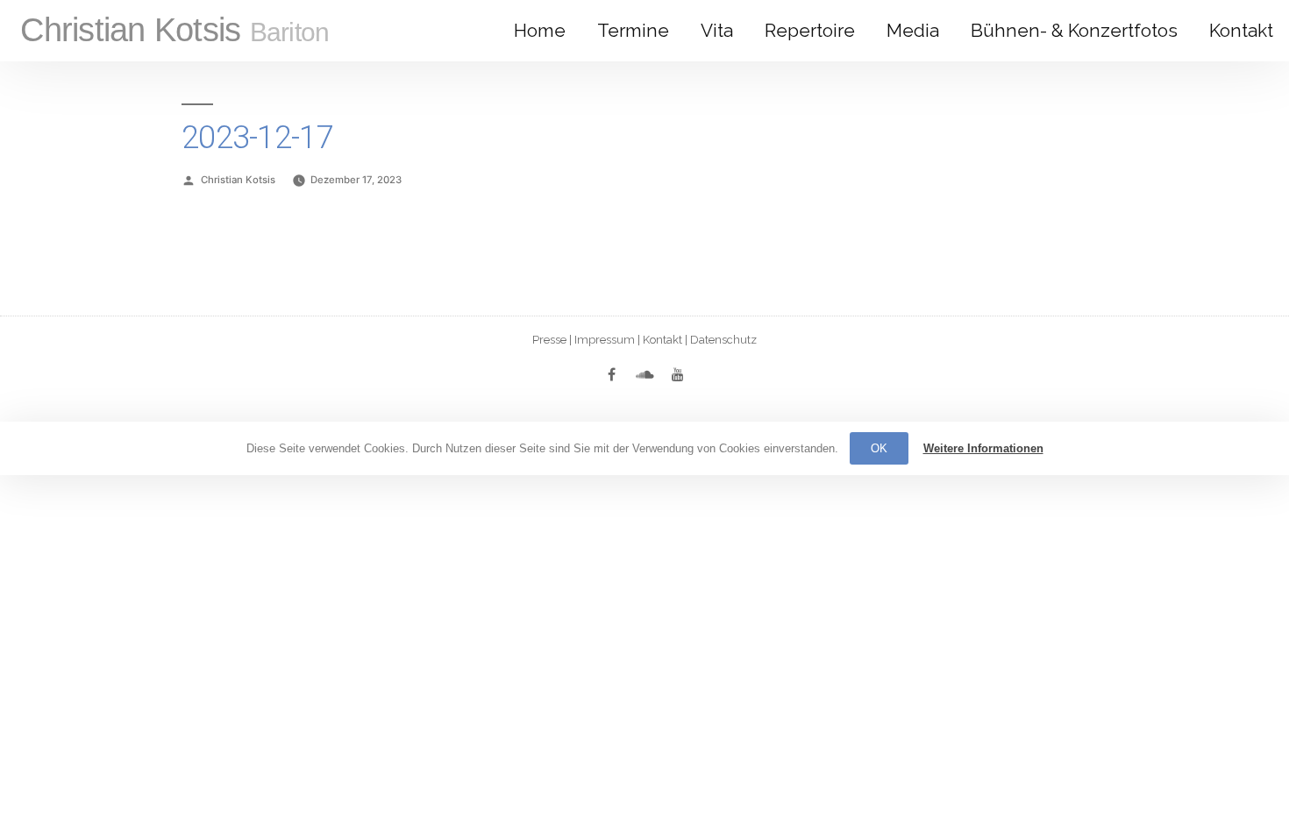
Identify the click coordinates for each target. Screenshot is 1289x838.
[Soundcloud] (644, 374)
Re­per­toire (810, 30)
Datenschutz (723, 339)
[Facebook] (611, 374)
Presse (549, 339)
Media (913, 30)
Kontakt (1241, 30)
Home (540, 30)
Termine (633, 30)
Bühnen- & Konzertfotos (1074, 30)
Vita (717, 30)
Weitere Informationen (983, 448)
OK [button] (879, 448)
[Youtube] (678, 374)
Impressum (604, 339)
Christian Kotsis (174, 29)
